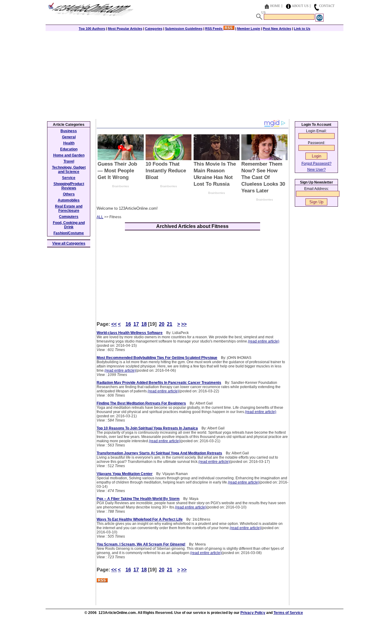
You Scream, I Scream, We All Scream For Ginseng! (141, 544)
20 (161, 324)
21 (169, 324)
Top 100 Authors (92, 28)
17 (136, 324)
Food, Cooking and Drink (69, 225)
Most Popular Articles (125, 28)
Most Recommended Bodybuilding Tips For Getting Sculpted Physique (157, 358)
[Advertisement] (194, 73)
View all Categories (68, 243)
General (69, 137)
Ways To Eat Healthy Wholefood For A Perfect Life (140, 519)
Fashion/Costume (68, 233)
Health (68, 143)
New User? (316, 169)
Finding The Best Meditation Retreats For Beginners (141, 403)
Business (68, 131)
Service (68, 178)
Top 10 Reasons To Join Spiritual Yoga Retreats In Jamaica (147, 428)
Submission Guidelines (183, 28)
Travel (69, 161)
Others (69, 194)
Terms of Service (288, 613)
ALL (100, 217)
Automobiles (69, 200)
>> (184, 324)
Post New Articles (277, 28)
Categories (153, 28)
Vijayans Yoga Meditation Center (125, 474)
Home (275, 6)
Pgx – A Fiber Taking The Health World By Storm (138, 499)
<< (114, 324)
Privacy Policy (252, 613)
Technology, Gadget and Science (69, 169)
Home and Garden (68, 155)
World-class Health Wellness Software (130, 333)
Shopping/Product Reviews (68, 186)
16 (128, 324)
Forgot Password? (316, 163)
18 (144, 324)
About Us (300, 6)
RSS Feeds (214, 28)
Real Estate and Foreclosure (68, 208)
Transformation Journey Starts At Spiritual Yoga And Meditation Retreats (159, 453)
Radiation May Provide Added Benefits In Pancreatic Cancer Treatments (159, 383)
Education (68, 149)
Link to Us (302, 28)
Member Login (248, 28)
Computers (68, 217)
